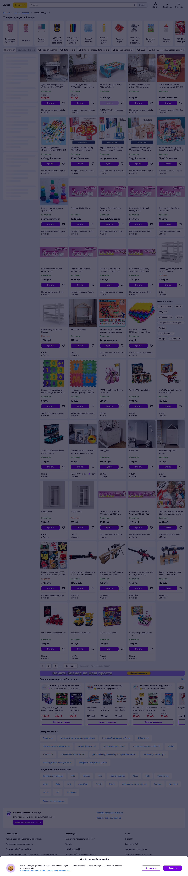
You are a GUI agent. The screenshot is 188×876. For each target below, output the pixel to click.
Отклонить (151, 868)
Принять (173, 868)
